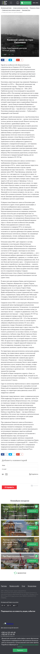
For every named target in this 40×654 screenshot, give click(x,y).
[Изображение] (6, 474)
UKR (34, 2)
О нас (23, 586)
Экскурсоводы (32, 586)
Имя (3, 465)
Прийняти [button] (20, 650)
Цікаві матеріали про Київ (20, 8)
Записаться (32, 511)
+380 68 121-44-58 (8, 634)
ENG (37, 2)
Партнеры (4, 586)
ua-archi (12, 50)
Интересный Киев (6, 8)
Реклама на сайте (14, 586)
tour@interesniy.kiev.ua (7, 636)
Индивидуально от (20, 516)
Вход (17, 3)
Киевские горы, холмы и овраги (11, 10)
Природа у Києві (35, 8)
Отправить (9, 487)
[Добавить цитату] (3, 474)
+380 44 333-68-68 (8, 632)
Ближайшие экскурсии (20, 501)
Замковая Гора (26, 10)
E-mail (4, 469)
